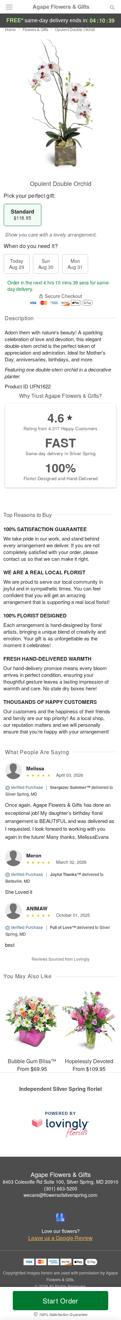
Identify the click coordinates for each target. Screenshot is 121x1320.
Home (10, 29)
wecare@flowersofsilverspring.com (60, 1194)
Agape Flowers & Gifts (61, 6)
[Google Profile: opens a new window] (60, 1217)
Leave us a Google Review (60, 1238)
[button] (106, 1304)
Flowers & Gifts (35, 29)
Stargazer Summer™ (70, 787)
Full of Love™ (63, 927)
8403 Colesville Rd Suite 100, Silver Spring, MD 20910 (60, 1181)
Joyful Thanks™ (65, 874)
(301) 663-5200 (60, 1188)
